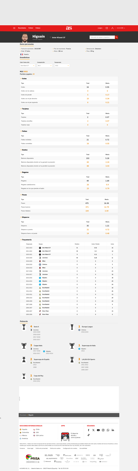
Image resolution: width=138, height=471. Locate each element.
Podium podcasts (58, 461)
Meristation (93, 461)
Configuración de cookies (70, 448)
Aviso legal (30, 448)
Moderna (47, 461)
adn (101, 455)
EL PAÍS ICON (67, 461)
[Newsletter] (107, 28)
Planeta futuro (90, 458)
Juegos (100, 28)
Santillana (67, 455)
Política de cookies (55, 448)
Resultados (22, 28)
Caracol (108, 455)
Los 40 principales (57, 455)
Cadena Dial (76, 458)
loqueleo (84, 461)
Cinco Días (68, 458)
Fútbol (30, 28)
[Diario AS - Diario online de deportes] (69, 28)
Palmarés (24, 321)
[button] (33, 462)
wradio (62, 458)
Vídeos (37, 28)
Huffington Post (51, 458)
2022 (56, 65)
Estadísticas (25, 58)
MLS (39, 65)
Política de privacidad (42, 448)
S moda (76, 461)
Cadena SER (87, 455)
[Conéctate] (112, 28)
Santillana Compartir (78, 455)
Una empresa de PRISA (32, 457)
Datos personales (27, 44)
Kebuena (99, 458)
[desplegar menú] (14, 28)
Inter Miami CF (25, 65)
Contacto (22, 448)
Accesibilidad (83, 448)
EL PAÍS (48, 455)
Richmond (107, 458)
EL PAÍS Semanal (83, 458)
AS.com (94, 455)
